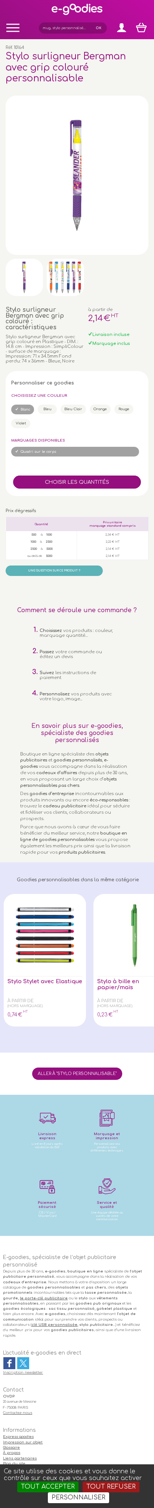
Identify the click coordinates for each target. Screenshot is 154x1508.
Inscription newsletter (23, 1372)
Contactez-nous (17, 1413)
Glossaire (11, 1447)
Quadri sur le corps (38, 452)
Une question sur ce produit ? (54, 570)
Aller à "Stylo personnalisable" (77, 1073)
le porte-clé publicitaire (44, 1298)
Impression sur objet (23, 1442)
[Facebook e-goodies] (9, 1363)
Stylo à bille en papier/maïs (118, 984)
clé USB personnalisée (54, 1325)
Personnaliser (78, 1497)
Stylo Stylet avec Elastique (44, 981)
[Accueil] (77, 14)
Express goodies (18, 1437)
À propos (11, 1453)
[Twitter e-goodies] (23, 1363)
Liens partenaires (20, 1458)
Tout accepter (48, 1486)
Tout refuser (111, 1486)
